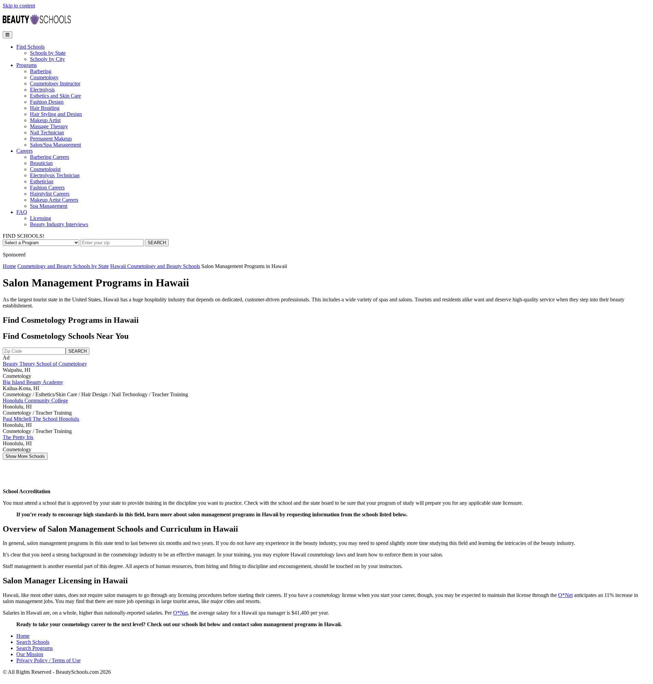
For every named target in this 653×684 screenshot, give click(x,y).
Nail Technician (47, 132)
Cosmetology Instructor (55, 83)
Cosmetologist (45, 169)
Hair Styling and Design (56, 114)
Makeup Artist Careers (54, 200)
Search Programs (34, 648)
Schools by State (48, 53)
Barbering (40, 71)
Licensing (40, 218)
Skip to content (19, 6)
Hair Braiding (45, 108)
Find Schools (30, 47)
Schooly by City (47, 59)
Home (9, 266)
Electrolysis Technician (55, 175)
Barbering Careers (49, 157)
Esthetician (41, 181)
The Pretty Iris (18, 437)
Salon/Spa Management (55, 145)
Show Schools (25, 456)
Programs (26, 65)
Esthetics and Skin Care (55, 96)
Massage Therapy (49, 126)
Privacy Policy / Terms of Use (48, 660)
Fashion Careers (47, 187)
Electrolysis (42, 90)
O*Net (565, 595)
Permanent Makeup (51, 138)
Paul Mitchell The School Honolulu (41, 419)
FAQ (21, 212)
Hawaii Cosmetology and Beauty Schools (155, 266)
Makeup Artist (45, 120)
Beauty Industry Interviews (59, 224)
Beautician (41, 163)
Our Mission (29, 654)
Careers (24, 151)
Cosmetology (44, 77)
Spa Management (48, 206)
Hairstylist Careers (49, 194)
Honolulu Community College (35, 400)
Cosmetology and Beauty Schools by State (63, 266)
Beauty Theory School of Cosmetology (45, 364)
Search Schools (32, 642)
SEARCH (157, 242)
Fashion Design (47, 102)
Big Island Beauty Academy (33, 382)
